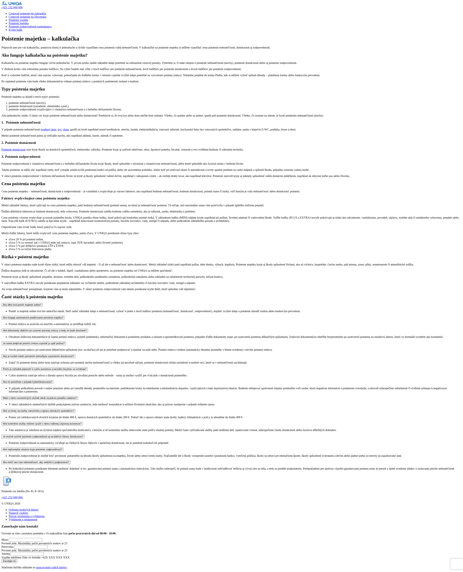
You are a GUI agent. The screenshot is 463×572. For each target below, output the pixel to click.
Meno (4, 539)
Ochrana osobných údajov (24, 509)
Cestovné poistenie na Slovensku (27, 16)
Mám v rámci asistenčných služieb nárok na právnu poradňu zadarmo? (40, 398)
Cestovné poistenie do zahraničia (27, 13)
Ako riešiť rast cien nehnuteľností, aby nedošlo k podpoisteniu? (36, 462)
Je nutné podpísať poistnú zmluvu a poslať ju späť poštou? (34, 343)
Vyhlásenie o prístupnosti (23, 519)
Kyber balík (15, 29)
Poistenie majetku (19, 23)
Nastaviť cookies (18, 512)
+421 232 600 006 (12, 497)
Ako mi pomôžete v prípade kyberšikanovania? (27, 382)
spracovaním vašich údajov (51, 567)
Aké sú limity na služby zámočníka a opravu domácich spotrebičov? (38, 411)
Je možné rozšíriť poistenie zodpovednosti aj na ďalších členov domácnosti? (43, 436)
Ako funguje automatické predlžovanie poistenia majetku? (33, 317)
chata (66, 129)
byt (59, 129)
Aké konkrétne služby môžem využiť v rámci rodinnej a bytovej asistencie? (42, 423)
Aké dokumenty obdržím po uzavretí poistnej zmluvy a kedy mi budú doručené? (45, 330)
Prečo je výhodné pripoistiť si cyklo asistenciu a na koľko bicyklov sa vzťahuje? (44, 369)
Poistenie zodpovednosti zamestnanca (30, 26)
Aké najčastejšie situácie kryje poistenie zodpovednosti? (32, 449)
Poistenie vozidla (18, 20)
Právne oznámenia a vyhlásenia (26, 516)
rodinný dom (49, 129)
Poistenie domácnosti (13, 149)
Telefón (5, 553)
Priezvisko (7, 546)
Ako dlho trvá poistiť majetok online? (22, 304)
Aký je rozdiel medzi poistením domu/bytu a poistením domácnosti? (38, 356)
